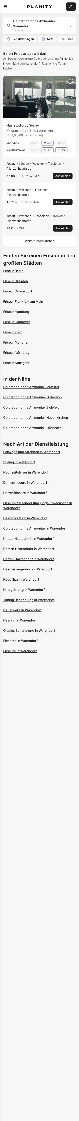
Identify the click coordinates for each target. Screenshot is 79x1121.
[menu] (5, 6)
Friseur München (16, 342)
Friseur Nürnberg (16, 353)
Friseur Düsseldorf (17, 291)
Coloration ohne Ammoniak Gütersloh (32, 397)
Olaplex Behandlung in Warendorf (29, 630)
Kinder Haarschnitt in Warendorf (28, 538)
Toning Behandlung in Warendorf (28, 600)
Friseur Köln (12, 332)
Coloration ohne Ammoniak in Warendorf (35, 528)
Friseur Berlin (13, 271)
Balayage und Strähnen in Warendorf (31, 452)
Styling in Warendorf (19, 462)
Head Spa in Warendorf (21, 579)
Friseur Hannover (16, 322)
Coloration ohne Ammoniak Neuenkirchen (35, 417)
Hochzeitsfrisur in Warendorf (25, 472)
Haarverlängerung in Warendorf (27, 569)
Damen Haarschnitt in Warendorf (28, 549)
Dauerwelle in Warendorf (22, 610)
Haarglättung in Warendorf (24, 590)
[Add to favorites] (70, 81)
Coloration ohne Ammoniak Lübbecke (32, 428)
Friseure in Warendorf (20, 651)
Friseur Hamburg (16, 312)
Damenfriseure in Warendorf (25, 482)
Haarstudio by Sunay (22, 125)
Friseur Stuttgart (16, 363)
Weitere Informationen (39, 241)
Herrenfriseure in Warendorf (25, 493)
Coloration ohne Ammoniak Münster (31, 387)
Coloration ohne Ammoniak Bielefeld (31, 407)
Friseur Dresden (15, 281)
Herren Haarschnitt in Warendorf (28, 559)
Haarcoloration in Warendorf (25, 518)
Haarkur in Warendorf (20, 620)
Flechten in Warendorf (20, 641)
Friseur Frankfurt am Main (23, 301)
